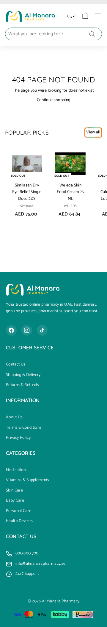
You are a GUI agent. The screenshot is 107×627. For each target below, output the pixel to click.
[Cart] (85, 16)
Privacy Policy (18, 438)
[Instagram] (26, 330)
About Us (14, 417)
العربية (71, 16)
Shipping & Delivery (23, 375)
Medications (17, 470)
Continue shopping (53, 100)
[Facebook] (11, 330)
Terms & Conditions (23, 428)
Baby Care (15, 500)
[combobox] (53, 34)
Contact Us (16, 364)
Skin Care (14, 490)
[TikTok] (42, 330)
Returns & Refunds (22, 385)
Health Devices (19, 521)
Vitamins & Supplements (27, 480)
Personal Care (19, 511)
